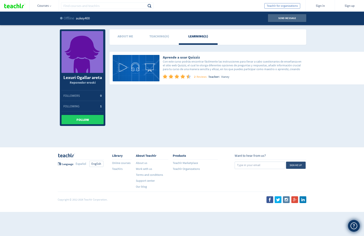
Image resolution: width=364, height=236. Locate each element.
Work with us (144, 169)
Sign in (320, 6)
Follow (82, 119)
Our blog (141, 186)
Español (81, 164)
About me (125, 36)
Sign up (350, 6)
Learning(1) (198, 36)
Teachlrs (117, 169)
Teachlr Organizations (186, 169)
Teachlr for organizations (282, 6)
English (96, 164)
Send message (287, 18)
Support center (145, 181)
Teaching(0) (159, 36)
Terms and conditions (149, 175)
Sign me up (296, 165)
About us (141, 163)
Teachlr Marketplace (185, 163)
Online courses (121, 163)
